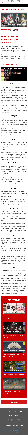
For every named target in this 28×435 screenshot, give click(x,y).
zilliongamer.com (18, 425)
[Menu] (26, 2)
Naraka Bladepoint (11, 9)
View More (14, 402)
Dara (16, 29)
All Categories (22, 9)
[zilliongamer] (14, 1)
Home (2, 9)
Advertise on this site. (14, 432)
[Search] (2, 2)
